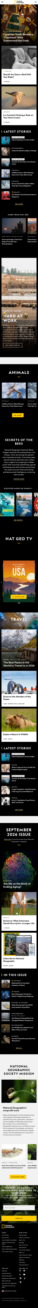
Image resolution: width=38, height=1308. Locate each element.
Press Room (22, 1262)
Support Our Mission (24, 1257)
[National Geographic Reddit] (20, 1282)
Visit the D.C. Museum (24, 1250)
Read (7, 81)
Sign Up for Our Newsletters (9, 1283)
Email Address (7, 1204)
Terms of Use (5, 1235)
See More (19, 204)
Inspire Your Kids (23, 1245)
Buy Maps (21, 1242)
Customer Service (6, 1273)
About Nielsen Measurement (9, 1249)
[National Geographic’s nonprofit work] (19, 1109)
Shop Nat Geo (22, 1247)
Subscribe (7, 839)
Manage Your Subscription (9, 1278)
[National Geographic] (19, 2)
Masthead (21, 1260)
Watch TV (21, 1252)
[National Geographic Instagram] (20, 1270)
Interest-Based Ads (7, 1246)
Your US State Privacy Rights (9, 1240)
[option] (14, 231)
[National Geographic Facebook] (24, 1270)
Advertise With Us (24, 1265)
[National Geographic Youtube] (24, 1274)
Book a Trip (22, 1240)
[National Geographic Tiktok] (24, 1278)
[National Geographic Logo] (8, 1228)
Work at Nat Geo (6, 1281)
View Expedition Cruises (14, 703)
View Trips (7, 739)
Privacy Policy (5, 1237)
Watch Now (19, 479)
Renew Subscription (7, 1276)
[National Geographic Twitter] (20, 1274)
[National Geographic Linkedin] (20, 1278)
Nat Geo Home (23, 1235)
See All (19, 1048)
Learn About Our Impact (25, 1255)
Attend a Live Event (24, 1237)
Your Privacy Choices (7, 1251)
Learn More (8, 965)
